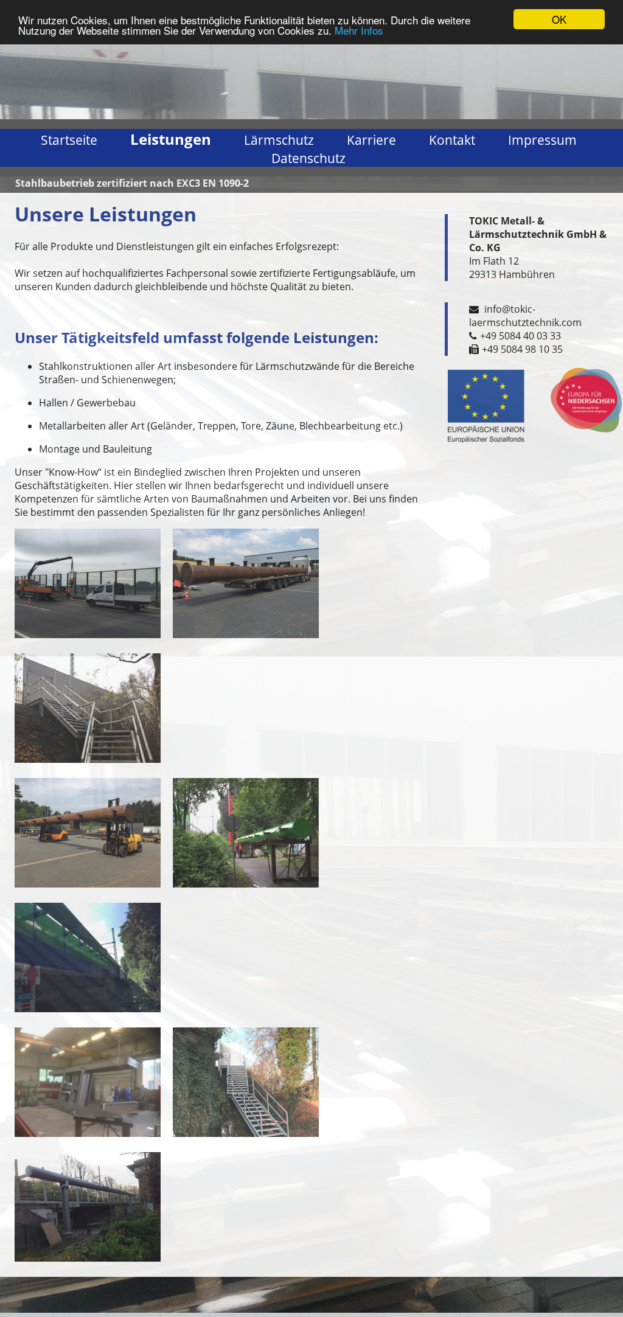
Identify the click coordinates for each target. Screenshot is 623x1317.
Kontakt (452, 139)
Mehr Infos (359, 30)
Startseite (69, 139)
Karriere (371, 139)
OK (559, 19)
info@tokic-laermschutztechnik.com (525, 315)
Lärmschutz (279, 139)
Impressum (542, 139)
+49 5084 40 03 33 (520, 335)
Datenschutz (308, 158)
